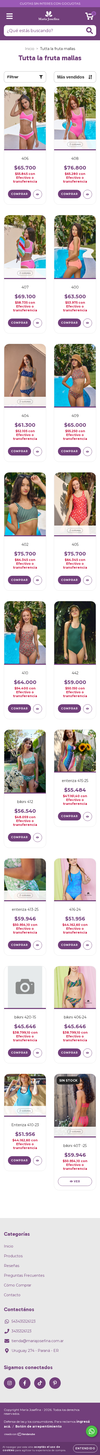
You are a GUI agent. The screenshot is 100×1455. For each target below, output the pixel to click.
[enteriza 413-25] (37, 945)
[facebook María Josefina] (25, 1383)
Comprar (19, 194)
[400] (87, 323)
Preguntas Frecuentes (24, 1275)
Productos (13, 1256)
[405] (87, 580)
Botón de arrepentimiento (38, 1426)
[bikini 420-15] (37, 1052)
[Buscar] (90, 31)
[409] (87, 451)
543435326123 (24, 1321)
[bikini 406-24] (87, 1052)
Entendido (85, 1448)
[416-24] (87, 945)
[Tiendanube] (20, 1435)
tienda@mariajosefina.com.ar (38, 1341)
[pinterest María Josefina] (55, 1383)
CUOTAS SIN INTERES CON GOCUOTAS (50, 3)
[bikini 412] (37, 837)
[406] (37, 194)
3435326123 (22, 1331)
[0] (89, 17)
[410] (37, 708)
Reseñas (11, 1265)
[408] (87, 194)
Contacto (12, 1295)
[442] (87, 708)
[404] (37, 451)
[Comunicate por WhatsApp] (91, 1431)
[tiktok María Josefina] (40, 1383)
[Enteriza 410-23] (37, 1160)
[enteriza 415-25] (87, 816)
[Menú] (9, 16)
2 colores (75, 144)
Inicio (29, 48)
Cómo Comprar (17, 1285)
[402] (37, 580)
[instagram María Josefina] (9, 1383)
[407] (37, 323)
